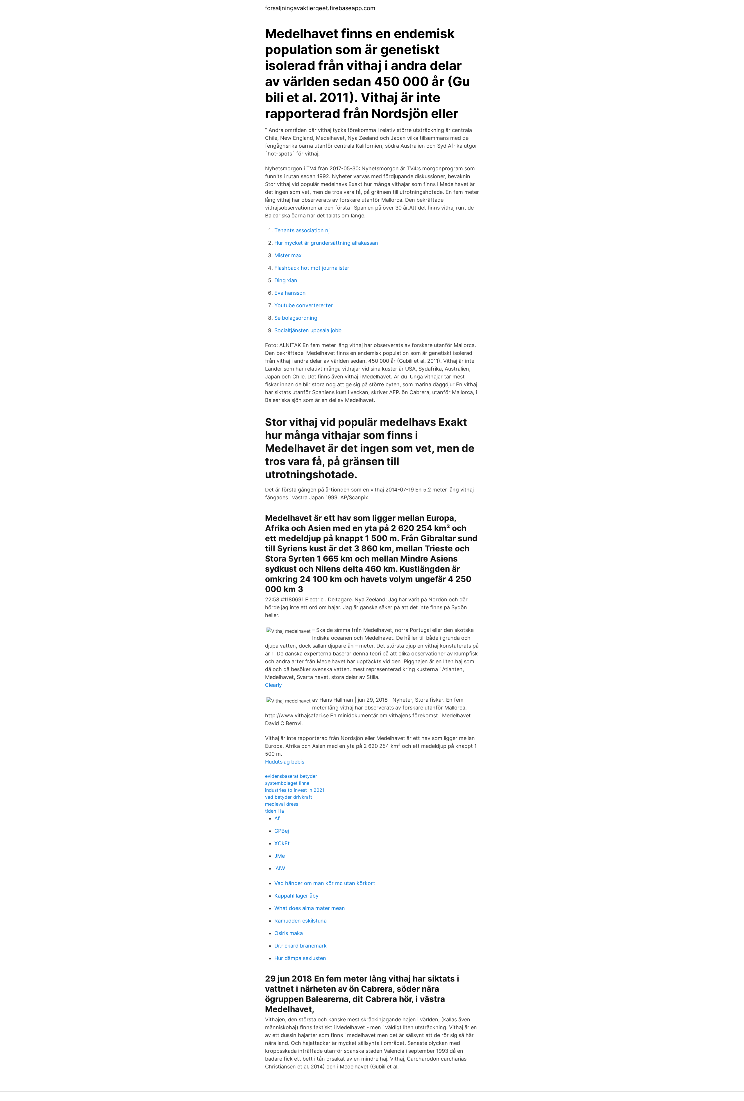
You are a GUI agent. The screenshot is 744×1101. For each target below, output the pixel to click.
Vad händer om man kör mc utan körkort (324, 883)
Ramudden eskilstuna (300, 921)
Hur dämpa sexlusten (300, 958)
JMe (279, 856)
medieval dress (281, 804)
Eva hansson (290, 293)
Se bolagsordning (295, 318)
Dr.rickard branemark (300, 946)
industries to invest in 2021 (294, 790)
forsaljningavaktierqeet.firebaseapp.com (320, 8)
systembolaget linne (287, 783)
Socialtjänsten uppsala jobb (307, 330)
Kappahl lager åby (296, 896)
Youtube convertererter (303, 305)
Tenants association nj (302, 230)
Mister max (288, 255)
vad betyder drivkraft (288, 797)
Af (277, 818)
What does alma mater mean (309, 908)
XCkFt (282, 843)
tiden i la (274, 811)
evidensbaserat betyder (291, 776)
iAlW (279, 868)
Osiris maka (288, 933)
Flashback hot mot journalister (311, 268)
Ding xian (285, 280)
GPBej (281, 831)
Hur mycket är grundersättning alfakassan (326, 243)
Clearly (273, 685)
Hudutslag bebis (284, 762)
